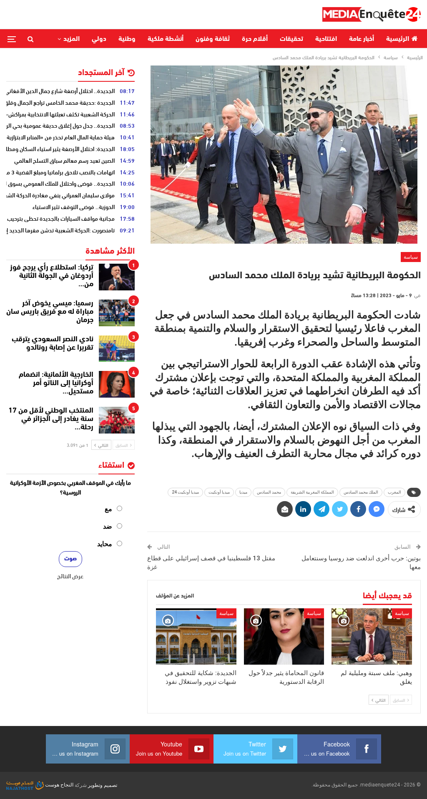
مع (108, 508)
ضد (107, 526)
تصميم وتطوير (102, 785)
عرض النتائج (70, 575)
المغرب (394, 492)
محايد (104, 543)
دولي (99, 39)
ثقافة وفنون (213, 39)
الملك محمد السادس (361, 492)
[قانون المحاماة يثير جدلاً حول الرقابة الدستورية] (284, 636)
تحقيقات (291, 39)
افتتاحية (326, 39)
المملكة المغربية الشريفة (312, 492)
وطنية (127, 39)
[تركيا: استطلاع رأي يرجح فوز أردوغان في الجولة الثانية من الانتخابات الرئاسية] (117, 277)
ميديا (243, 492)
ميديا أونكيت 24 (185, 492)
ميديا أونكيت (219, 492)
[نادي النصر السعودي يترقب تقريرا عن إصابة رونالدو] (117, 348)
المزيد (71, 39)
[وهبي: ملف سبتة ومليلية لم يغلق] (372, 636)
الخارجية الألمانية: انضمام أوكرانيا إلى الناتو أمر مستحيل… (56, 383)
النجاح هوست (58, 785)
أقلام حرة (255, 39)
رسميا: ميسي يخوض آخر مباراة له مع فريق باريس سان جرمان (49, 312)
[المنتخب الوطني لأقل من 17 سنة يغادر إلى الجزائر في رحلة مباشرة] (117, 420)
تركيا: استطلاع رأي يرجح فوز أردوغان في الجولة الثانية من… (51, 276)
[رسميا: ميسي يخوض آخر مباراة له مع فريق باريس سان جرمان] (117, 313)
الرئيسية (397, 39)
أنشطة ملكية (165, 39)
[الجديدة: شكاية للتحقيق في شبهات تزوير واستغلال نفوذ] (196, 636)
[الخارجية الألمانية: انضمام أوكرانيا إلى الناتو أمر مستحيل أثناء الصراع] (117, 384)
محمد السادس (269, 492)
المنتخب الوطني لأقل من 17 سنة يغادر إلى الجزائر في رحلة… (50, 419)
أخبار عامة (361, 39)
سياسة (411, 257)
